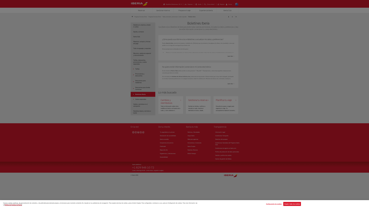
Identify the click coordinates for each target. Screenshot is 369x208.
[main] (184, 204)
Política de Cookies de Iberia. (13, 205)
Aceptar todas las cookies (292, 204)
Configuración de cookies (274, 204)
